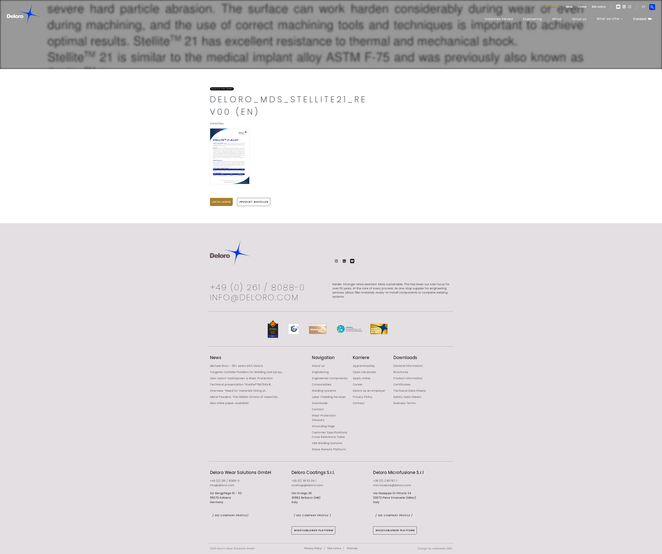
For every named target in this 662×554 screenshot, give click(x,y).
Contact (639, 19)
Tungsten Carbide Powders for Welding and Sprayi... (247, 372)
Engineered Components (330, 378)
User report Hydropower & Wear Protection (241, 378)
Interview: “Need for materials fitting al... (238, 391)
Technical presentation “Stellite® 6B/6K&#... (241, 384)
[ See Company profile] (230, 515)
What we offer (608, 19)
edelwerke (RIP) (442, 548)
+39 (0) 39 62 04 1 (304, 481)
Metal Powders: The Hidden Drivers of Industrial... (244, 397)
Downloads (549, 7)
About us (579, 19)
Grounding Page (323, 426)
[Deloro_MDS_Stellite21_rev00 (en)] (229, 156)
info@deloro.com (222, 485)
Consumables (321, 384)
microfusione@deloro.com (392, 485)
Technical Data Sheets (409, 391)
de (643, 7)
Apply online (361, 378)
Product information (407, 378)
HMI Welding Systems (327, 443)
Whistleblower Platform (313, 530)
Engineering (532, 19)
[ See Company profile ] (312, 515)
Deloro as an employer (369, 391)
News (569, 6)
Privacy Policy (363, 397)
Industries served (499, 19)
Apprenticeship (364, 366)
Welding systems (324, 391)
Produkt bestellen (253, 202)
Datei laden (221, 202)
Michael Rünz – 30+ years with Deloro (236, 366)
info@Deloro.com (254, 297)
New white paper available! (229, 403)
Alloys (557, 19)
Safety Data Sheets (407, 397)
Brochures (400, 372)
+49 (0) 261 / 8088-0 (257, 287)
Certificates (401, 384)
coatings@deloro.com (307, 485)
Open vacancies (364, 372)
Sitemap (352, 548)
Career (582, 6)
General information (408, 366)
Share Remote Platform (329, 449)
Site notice (599, 6)
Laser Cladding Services (329, 397)
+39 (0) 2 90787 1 (385, 481)
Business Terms (404, 403)
